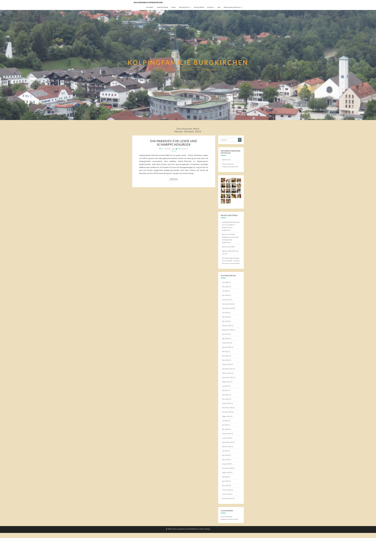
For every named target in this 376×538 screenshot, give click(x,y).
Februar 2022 (226, 364)
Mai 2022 (225, 351)
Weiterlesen (174, 179)
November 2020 (227, 408)
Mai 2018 (225, 477)
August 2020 (226, 416)
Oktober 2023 (226, 326)
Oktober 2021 (226, 373)
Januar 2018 (226, 494)
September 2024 (227, 308)
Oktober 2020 (226, 412)
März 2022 (225, 360)
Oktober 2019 (226, 447)
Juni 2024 (225, 313)
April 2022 (225, 356)
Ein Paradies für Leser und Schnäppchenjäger (173, 142)
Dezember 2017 (227, 498)
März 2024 (225, 321)
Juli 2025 (225, 291)
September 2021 (227, 377)
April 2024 (225, 317)
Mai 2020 (225, 425)
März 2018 (225, 485)
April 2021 (225, 395)
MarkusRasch (183, 149)
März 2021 (225, 399)
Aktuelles (225, 160)
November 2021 (227, 369)
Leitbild (173, 7)
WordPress (193, 529)
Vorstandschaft (184, 7)
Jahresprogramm (162, 7)
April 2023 (225, 334)
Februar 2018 (226, 490)
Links (219, 7)
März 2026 (225, 287)
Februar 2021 (226, 403)
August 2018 (226, 472)
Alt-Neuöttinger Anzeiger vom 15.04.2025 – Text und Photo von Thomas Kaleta (231, 260)
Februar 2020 (226, 434)
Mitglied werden (199, 7)
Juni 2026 (225, 282)
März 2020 (225, 429)
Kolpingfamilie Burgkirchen (148, 2)
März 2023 (225, 338)
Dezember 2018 (227, 468)
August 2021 (226, 382)
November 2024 (227, 304)
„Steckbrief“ (150, 7)
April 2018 (225, 481)
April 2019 (225, 455)
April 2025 (225, 295)
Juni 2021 (225, 386)
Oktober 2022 (226, 347)
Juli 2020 (225, 421)
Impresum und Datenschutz (232, 7)
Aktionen (210, 7)
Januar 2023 (226, 343)
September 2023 (227, 330)
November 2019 (227, 442)
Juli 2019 (225, 451)
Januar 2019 (226, 464)
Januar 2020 (226, 438)
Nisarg (207, 529)
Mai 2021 (225, 390)
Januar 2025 (226, 300)
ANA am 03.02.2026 (228, 247)
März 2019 (225, 460)
